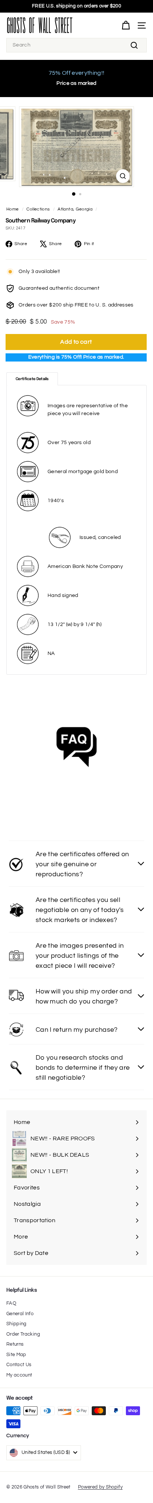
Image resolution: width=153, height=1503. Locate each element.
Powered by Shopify (100, 1487)
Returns (14, 1344)
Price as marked (76, 83)
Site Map (16, 1354)
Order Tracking (23, 1334)
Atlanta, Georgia (75, 209)
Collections (38, 209)
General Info (19, 1313)
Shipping (16, 1323)
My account (19, 1375)
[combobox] (76, 45)
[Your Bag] (125, 25)
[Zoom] (123, 176)
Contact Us (19, 1364)
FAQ (11, 1303)
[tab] (32, 379)
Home (12, 209)
